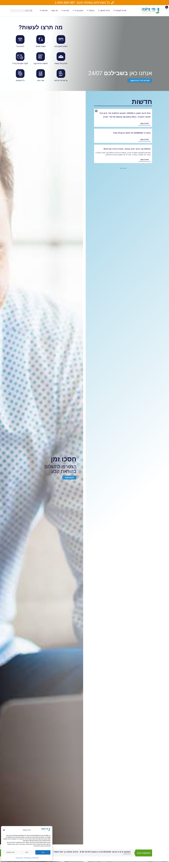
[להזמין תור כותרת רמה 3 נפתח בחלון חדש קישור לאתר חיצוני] (20, 41)
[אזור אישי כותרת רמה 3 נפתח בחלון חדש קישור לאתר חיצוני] (40, 75)
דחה (26, 852)
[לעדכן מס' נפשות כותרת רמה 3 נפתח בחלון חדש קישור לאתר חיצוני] (61, 58)
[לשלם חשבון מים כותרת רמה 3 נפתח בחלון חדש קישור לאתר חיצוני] (61, 41)
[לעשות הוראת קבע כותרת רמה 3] (40, 58)
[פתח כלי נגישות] (166, 7)
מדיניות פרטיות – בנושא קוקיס (31, 857)
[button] (4, 830)
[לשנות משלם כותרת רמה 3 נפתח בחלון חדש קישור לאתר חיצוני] (40, 41)
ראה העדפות (10, 852)
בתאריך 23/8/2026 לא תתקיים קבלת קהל (132, 133)
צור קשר (54, 10)
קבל (43, 852)
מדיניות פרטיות (19, 857)
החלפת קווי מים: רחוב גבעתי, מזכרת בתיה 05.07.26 (127, 149)
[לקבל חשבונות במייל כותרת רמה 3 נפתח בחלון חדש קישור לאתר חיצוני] (20, 58)
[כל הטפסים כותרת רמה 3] (20, 75)
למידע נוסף (144, 123)
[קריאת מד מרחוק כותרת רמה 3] (61, 75)
